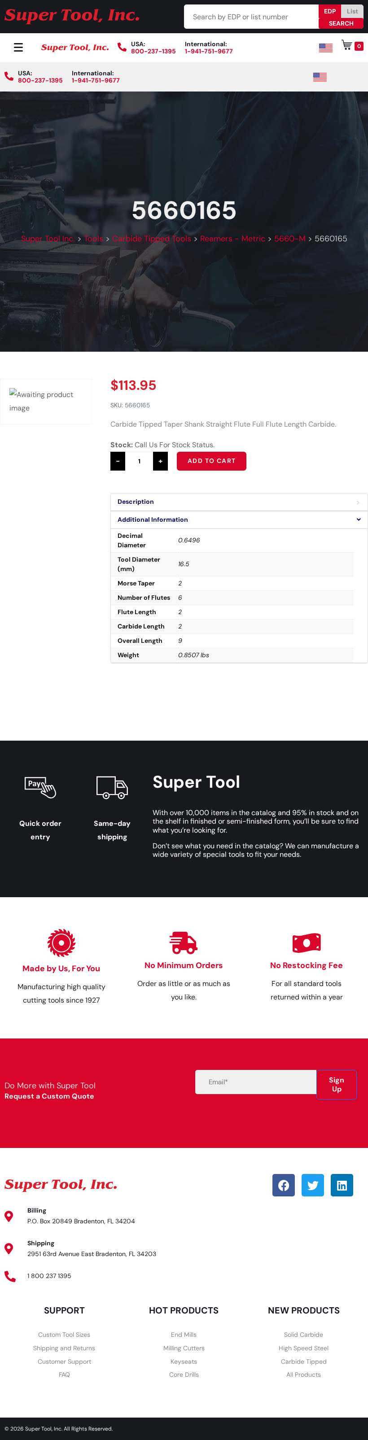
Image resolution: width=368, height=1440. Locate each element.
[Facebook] (283, 1185)
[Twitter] (313, 1185)
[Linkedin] (342, 1185)
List (352, 11)
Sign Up (336, 1084)
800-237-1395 (153, 51)
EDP (330, 11)
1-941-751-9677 (209, 51)
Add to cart (212, 461)
